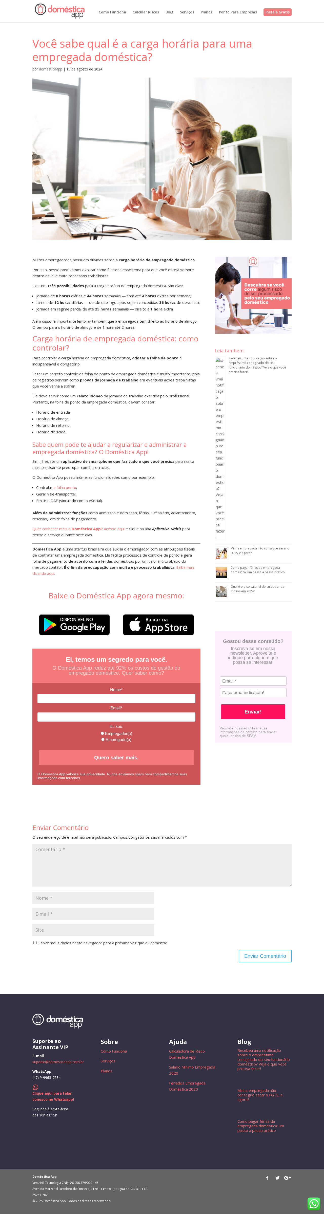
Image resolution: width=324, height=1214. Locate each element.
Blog (169, 12)
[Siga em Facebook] (267, 1178)
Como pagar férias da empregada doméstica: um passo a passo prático (258, 569)
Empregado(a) (118, 740)
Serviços (187, 12)
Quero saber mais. (116, 757)
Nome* (116, 690)
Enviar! (253, 711)
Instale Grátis (278, 12)
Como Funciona (112, 12)
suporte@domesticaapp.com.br (58, 1061)
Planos (206, 12)
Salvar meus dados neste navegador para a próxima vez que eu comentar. (103, 942)
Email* (116, 708)
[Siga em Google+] (288, 1178)
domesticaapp (50, 69)
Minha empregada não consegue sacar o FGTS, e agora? (260, 1095)
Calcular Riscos (146, 12)
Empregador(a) (118, 733)
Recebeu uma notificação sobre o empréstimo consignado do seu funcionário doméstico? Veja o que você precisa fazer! (257, 365)
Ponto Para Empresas (238, 12)
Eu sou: (116, 726)
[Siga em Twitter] (277, 1178)
